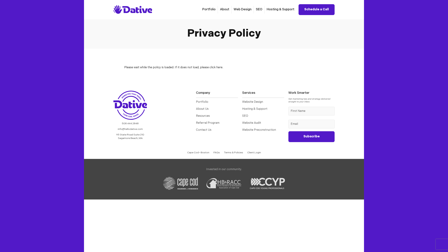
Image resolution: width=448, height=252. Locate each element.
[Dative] (130, 105)
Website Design (252, 102)
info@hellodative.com (130, 129)
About (224, 9)
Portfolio (209, 9)
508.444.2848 (130, 123)
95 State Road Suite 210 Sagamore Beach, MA (130, 137)
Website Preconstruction (259, 130)
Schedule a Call (316, 9)
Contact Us (203, 130)
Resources (203, 116)
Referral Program (207, 123)
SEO (259, 9)
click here (215, 67)
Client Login (254, 152)
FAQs (217, 152)
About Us (202, 109)
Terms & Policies (233, 152)
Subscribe (311, 136)
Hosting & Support (280, 9)
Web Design (242, 9)
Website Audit (251, 123)
